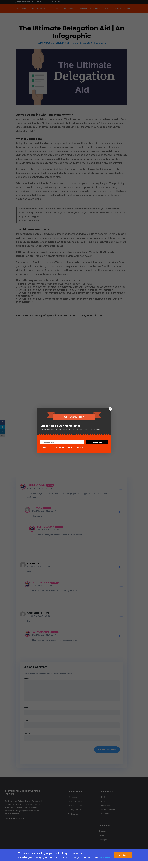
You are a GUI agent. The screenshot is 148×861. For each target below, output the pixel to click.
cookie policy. (104, 857)
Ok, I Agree (123, 855)
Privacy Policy (78, 447)
